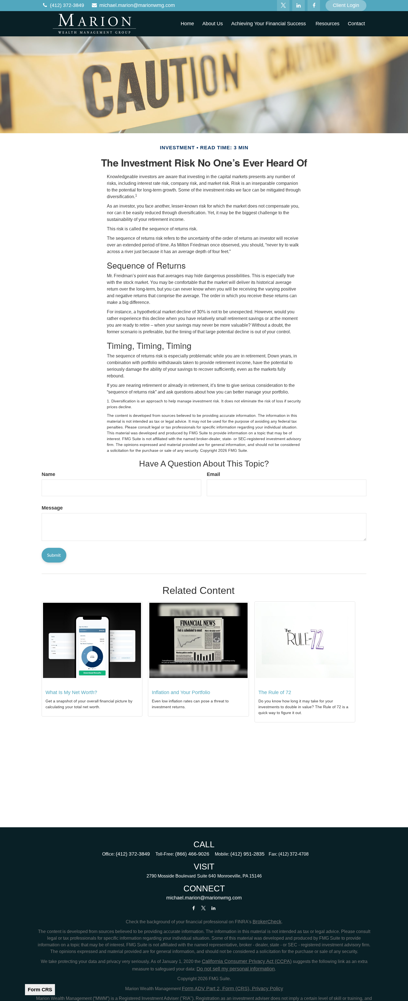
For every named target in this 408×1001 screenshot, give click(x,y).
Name (48, 474)
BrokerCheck (267, 921)
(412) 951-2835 (247, 854)
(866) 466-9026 (192, 854)
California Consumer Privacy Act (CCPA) (247, 961)
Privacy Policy (267, 988)
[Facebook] (314, 5)
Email (213, 474)
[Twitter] (283, 5)
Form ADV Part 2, (201, 988)
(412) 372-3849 (67, 5)
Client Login (346, 5)
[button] (187, 24)
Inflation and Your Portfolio (181, 692)
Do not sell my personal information (236, 969)
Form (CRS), (236, 988)
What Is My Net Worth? (71, 692)
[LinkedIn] (298, 5)
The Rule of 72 (274, 692)
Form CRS (40, 989)
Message (52, 508)
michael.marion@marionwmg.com (137, 5)
